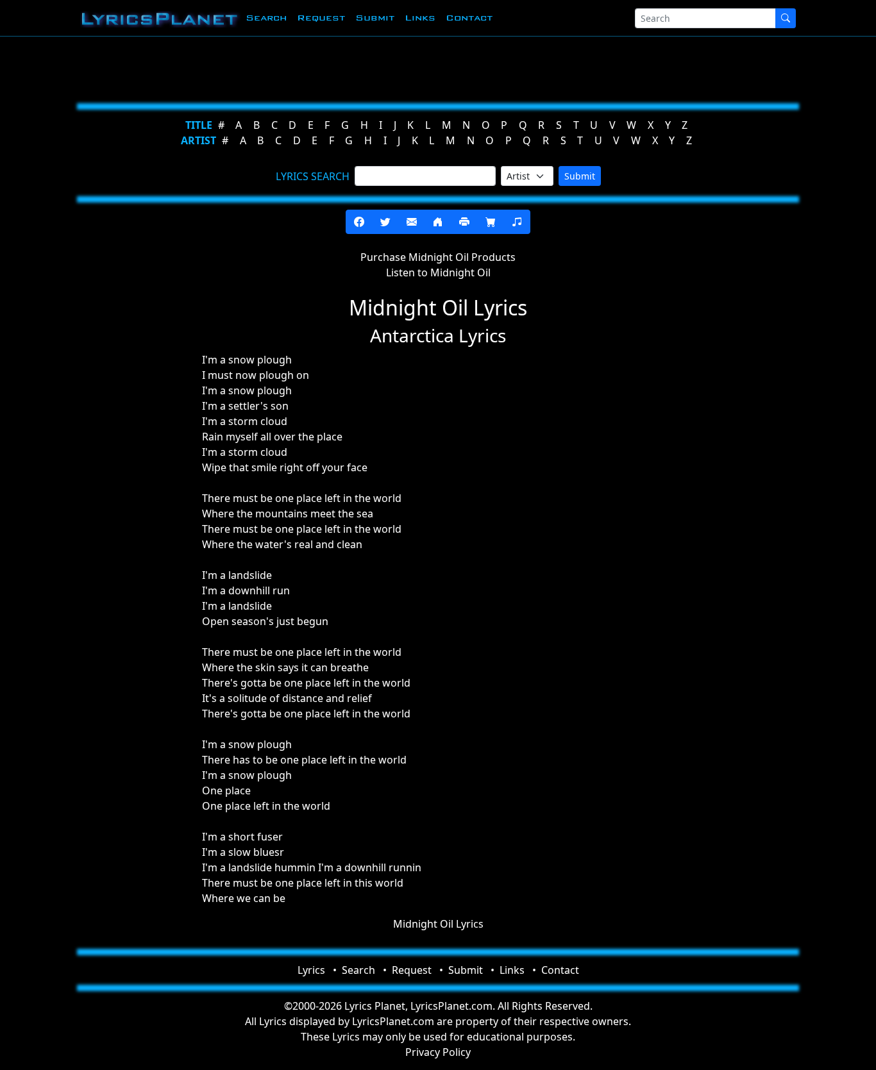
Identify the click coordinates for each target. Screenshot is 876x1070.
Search (266, 17)
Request (321, 17)
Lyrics (311, 970)
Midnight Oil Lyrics (438, 924)
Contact (469, 17)
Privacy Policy (438, 1052)
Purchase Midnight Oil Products (438, 257)
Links (420, 17)
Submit (374, 17)
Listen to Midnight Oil (438, 272)
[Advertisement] (433, 67)
